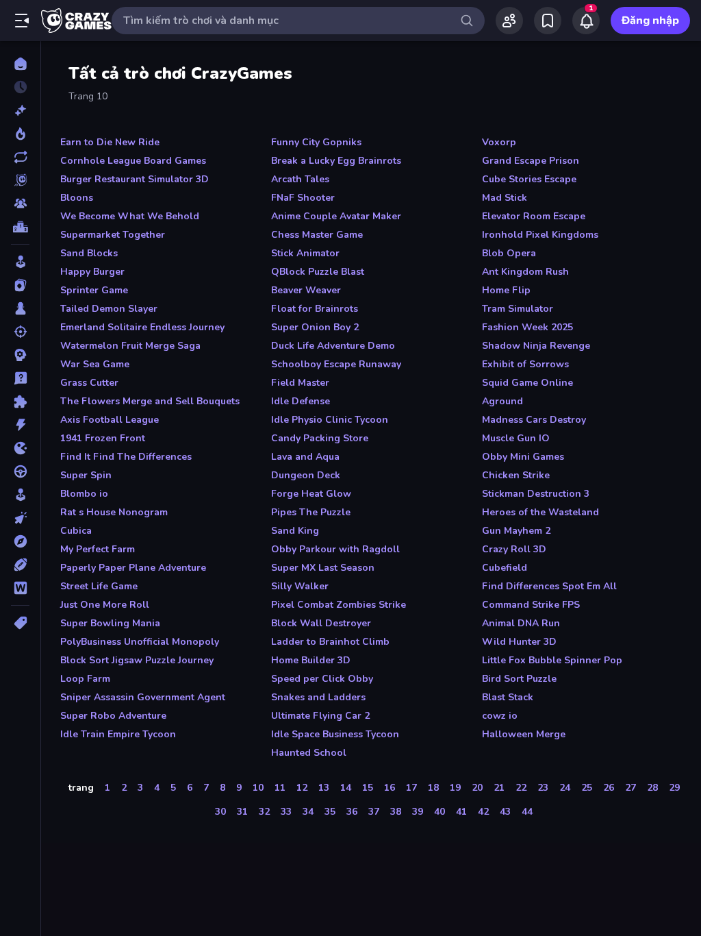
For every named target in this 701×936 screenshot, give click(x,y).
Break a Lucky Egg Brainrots (336, 160)
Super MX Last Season (322, 567)
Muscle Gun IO (516, 438)
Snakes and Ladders (318, 697)
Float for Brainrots (314, 308)
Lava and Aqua (305, 456)
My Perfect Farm (97, 549)
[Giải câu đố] (20, 378)
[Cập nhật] (20, 157)
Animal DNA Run (521, 623)
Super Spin (86, 475)
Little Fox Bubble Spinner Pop (552, 660)
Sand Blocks (89, 253)
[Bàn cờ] (20, 308)
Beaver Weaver (306, 290)
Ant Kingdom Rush (525, 271)
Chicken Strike (516, 475)
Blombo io (84, 493)
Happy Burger (92, 271)
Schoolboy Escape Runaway (336, 364)
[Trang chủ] (20, 63)
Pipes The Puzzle (310, 512)
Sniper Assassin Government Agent (142, 697)
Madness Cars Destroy (534, 419)
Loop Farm (85, 678)
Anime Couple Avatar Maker (336, 216)
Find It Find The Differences (126, 456)
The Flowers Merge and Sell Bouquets (150, 401)
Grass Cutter (89, 382)
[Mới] (20, 110)
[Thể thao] (20, 564)
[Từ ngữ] (20, 588)
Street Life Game (99, 586)
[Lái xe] (20, 471)
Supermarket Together (112, 234)
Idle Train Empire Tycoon (118, 734)
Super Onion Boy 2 (315, 327)
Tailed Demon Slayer (108, 308)
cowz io (500, 715)
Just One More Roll (104, 604)
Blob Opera (509, 253)
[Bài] (20, 285)
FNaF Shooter (303, 197)
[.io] (20, 448)
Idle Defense (300, 401)
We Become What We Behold (129, 216)
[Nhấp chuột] (20, 518)
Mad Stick (504, 197)
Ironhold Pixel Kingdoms (540, 234)
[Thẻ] (20, 623)
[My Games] (547, 20)
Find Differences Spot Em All (549, 586)
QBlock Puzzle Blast (317, 271)
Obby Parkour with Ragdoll (335, 549)
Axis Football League (109, 419)
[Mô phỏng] (20, 494)
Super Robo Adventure (113, 715)
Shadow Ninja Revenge (536, 345)
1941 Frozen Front (102, 438)
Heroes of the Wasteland (540, 512)
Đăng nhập (650, 20)
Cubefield (504, 567)
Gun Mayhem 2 (516, 530)
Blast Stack (507, 697)
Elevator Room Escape (533, 216)
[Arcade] (20, 261)
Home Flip (506, 290)
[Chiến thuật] (20, 355)
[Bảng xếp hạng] (20, 226)
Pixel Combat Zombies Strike (338, 604)
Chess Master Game (317, 234)
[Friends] (509, 20)
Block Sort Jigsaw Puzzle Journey (137, 660)
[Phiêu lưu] (20, 541)
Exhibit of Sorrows (525, 364)
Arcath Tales (300, 179)
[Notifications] (586, 20)
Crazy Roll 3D (514, 549)
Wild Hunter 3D (519, 641)
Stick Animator (305, 253)
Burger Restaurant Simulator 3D (134, 179)
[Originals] (20, 180)
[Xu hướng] (20, 133)
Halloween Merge (523, 734)
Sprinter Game (94, 290)
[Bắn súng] (20, 331)
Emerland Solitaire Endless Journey (142, 327)
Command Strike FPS (531, 604)
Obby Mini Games (523, 456)
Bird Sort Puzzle (519, 678)
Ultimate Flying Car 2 (320, 715)
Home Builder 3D (310, 660)
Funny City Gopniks (316, 142)
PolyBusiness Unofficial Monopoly (139, 641)
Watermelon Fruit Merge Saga (130, 345)
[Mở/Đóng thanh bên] (21, 20)
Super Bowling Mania (110, 623)
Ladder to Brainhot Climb (330, 641)
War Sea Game (94, 364)
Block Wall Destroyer (321, 623)
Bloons (76, 197)
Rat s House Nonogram (114, 512)
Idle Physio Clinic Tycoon (329, 419)
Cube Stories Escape (529, 179)
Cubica (76, 530)
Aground (502, 401)
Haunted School (308, 752)
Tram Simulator (517, 308)
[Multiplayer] (20, 203)
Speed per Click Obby (322, 678)
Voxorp (499, 142)
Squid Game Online (527, 382)
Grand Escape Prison (530, 160)
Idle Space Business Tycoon (335, 734)
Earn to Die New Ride (110, 142)
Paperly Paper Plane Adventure (133, 567)
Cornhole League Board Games (133, 160)
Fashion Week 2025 (527, 327)
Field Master (300, 382)
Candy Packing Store (319, 438)
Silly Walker (300, 586)
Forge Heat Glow (311, 493)
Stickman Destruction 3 (535, 493)
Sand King (295, 530)
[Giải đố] (20, 401)
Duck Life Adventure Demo (333, 345)
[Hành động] (20, 424)
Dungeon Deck (305, 475)
